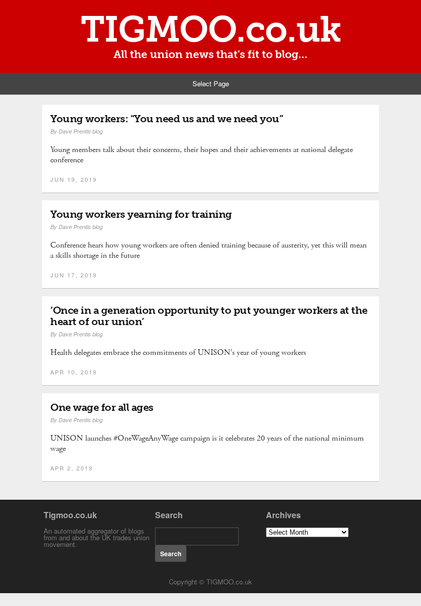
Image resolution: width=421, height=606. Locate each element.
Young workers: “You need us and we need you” (166, 118)
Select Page (211, 83)
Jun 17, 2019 (73, 275)
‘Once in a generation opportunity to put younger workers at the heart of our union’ (209, 316)
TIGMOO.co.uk (211, 29)
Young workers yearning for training (141, 214)
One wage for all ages (102, 407)
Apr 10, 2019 (73, 372)
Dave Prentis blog (81, 131)
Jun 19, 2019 (73, 179)
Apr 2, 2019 (71, 468)
